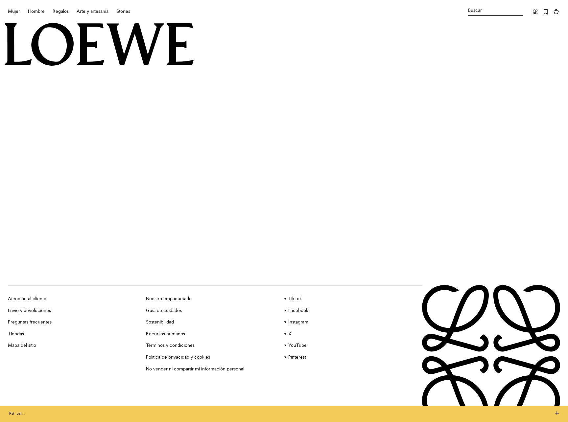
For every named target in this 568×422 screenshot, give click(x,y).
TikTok (295, 299)
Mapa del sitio (22, 345)
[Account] (535, 12)
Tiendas (16, 334)
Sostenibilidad (160, 322)
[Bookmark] (546, 12)
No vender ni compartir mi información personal (195, 369)
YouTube (297, 345)
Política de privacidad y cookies (178, 357)
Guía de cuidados (164, 310)
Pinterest (297, 357)
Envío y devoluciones (29, 310)
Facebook (298, 310)
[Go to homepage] (99, 45)
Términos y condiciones (170, 345)
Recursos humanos (165, 334)
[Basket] (556, 12)
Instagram (298, 322)
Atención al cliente (27, 299)
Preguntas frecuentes (30, 322)
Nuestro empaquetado (169, 299)
